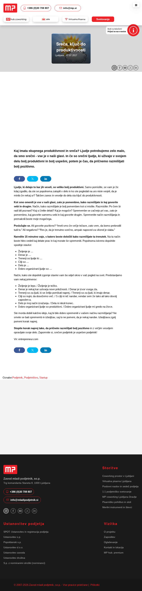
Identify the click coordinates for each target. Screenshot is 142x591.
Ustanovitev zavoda (14, 552)
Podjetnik (17, 377)
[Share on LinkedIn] (45, 179)
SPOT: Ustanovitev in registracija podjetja (25, 531)
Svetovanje (103, 19)
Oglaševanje (111, 542)
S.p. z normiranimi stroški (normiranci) (24, 563)
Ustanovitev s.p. (12, 537)
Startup (43, 377)
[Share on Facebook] (19, 179)
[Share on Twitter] (32, 179)
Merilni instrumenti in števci (117, 507)
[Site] (10, 8)
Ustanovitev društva (14, 557)
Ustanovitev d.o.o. (13, 547)
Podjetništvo (31, 377)
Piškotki (94, 584)
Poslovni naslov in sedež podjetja (120, 486)
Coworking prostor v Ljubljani (118, 476)
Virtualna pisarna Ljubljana (116, 481)
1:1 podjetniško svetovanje (116, 491)
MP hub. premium (113, 552)
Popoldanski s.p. (12, 542)
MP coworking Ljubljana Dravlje (119, 496)
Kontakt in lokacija (114, 547)
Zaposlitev (109, 537)
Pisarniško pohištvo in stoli (116, 502)
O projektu (109, 531)
